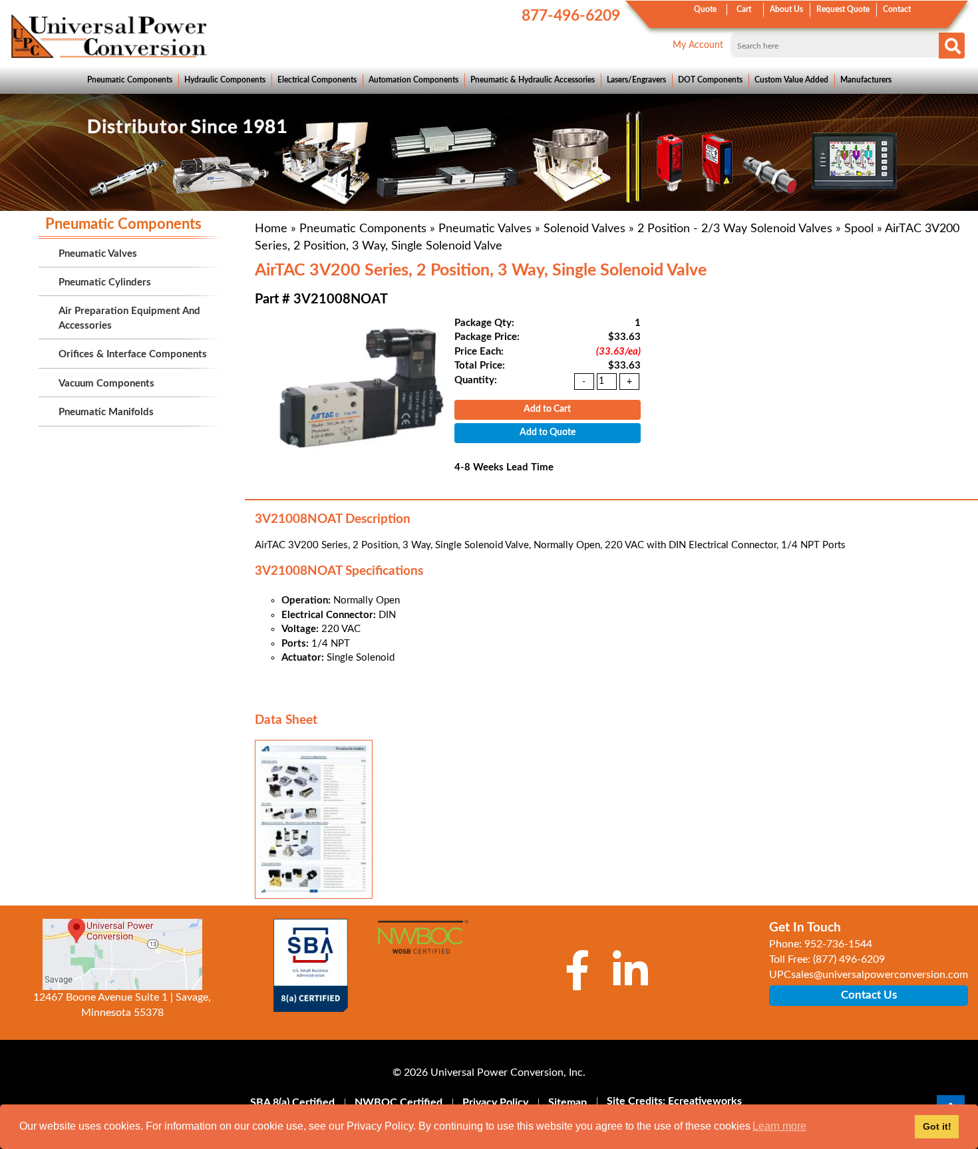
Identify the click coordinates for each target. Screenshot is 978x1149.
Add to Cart (547, 409)
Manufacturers (866, 80)
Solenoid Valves (584, 229)
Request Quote (843, 9)
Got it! (937, 1126)
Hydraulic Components (224, 80)
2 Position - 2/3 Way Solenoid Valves (734, 229)
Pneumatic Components (129, 80)
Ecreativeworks (705, 1101)
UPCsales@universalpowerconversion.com (868, 974)
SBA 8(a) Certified (292, 1102)
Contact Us (869, 995)
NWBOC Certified (398, 1102)
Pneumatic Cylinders (105, 282)
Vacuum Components (106, 384)
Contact (897, 9)
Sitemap (567, 1102)
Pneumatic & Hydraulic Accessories (532, 80)
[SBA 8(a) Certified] (311, 965)
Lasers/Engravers (636, 80)
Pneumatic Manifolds (106, 412)
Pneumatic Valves (485, 229)
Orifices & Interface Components (133, 354)
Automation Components (413, 80)
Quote (705, 9)
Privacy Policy (495, 1102)
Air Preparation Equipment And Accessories (129, 318)
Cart (743, 9)
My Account (698, 45)
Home (271, 229)
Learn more (779, 1126)
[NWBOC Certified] (423, 944)
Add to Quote (547, 432)
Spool (859, 229)
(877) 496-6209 (849, 959)
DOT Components (710, 80)
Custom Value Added (791, 80)
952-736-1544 (838, 944)
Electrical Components (317, 80)
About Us (786, 9)
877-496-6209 (571, 15)
